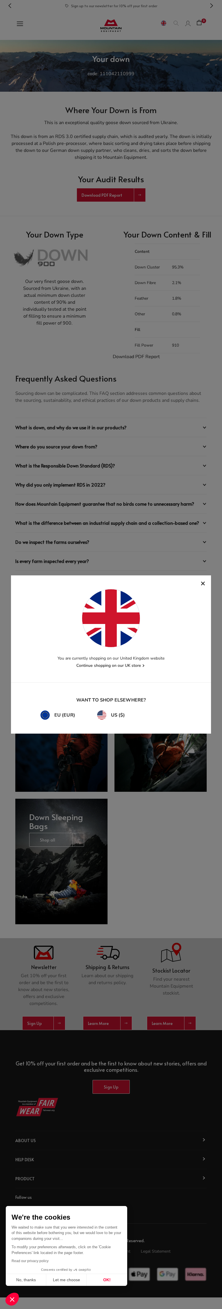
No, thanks (26, 1279)
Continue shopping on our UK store (108, 665)
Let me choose (66, 1279)
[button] (12, 1299)
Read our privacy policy (30, 1261)
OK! (107, 1279)
